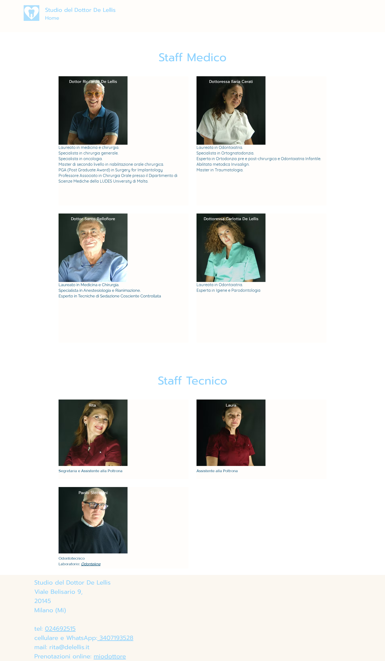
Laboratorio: (70, 564)
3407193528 (115, 638)
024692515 (60, 628)
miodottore (110, 656)
